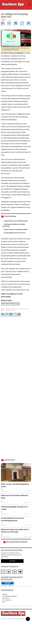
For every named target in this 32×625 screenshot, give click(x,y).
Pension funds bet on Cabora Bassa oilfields (15, 229)
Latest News (9, 460)
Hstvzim (9, 19)
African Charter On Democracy (9, 303)
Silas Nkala (4, 525)
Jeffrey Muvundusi (6, 536)
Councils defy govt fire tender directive (14, 233)
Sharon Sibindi (5, 491)
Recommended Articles (16, 542)
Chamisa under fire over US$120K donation (16, 221)
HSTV (3, 602)
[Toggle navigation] (29, 4)
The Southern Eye (6, 600)
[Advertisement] (16, 389)
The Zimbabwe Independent (9, 596)
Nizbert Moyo (5, 502)
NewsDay (4, 594)
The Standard (5, 598)
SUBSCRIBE (12, 561)
